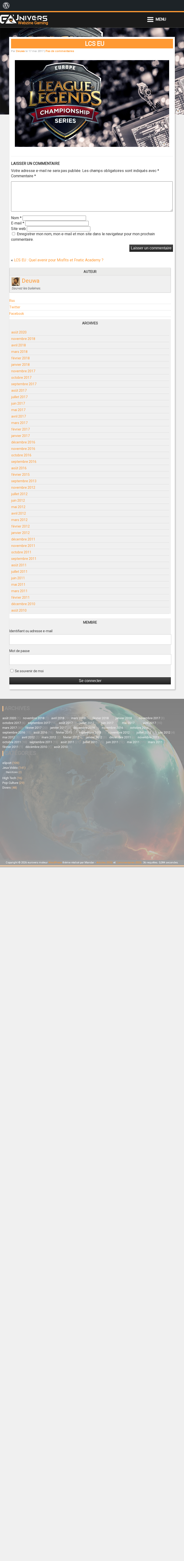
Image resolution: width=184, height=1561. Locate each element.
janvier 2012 (20, 533)
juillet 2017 (19, 397)
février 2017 (20, 429)
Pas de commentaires (60, 51)
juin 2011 (18, 578)
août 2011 (19, 565)
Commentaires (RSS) (129, 862)
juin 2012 (18, 500)
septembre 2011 (23, 559)
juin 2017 (18, 403)
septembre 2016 (23, 462)
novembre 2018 (23, 339)
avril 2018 (18, 345)
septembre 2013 (23, 481)
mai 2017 (18, 410)
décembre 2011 (23, 539)
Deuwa (20, 51)
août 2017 (19, 390)
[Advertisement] (47, 824)
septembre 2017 (23, 384)
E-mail (17, 223)
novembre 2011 (23, 546)
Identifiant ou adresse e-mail (30, 631)
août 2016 (19, 468)
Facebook (16, 314)
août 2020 (19, 332)
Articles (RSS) (104, 862)
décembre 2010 (23, 604)
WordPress (55, 862)
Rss (12, 301)
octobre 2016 (21, 455)
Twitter (14, 307)
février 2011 (20, 597)
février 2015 (20, 474)
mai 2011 (18, 584)
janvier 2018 (20, 365)
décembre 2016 (23, 442)
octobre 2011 (21, 552)
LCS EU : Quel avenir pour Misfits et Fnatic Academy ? (59, 260)
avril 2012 (18, 513)
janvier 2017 (20, 436)
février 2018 (20, 358)
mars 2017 (19, 423)
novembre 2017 (23, 371)
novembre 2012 (23, 487)
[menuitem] (6, 5)
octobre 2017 (21, 377)
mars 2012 (19, 520)
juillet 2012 (19, 494)
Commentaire (23, 176)
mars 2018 (19, 352)
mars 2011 (19, 591)
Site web (18, 228)
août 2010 (19, 610)
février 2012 (20, 526)
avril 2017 (18, 416)
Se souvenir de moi (29, 671)
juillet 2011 (19, 572)
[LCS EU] (92, 145)
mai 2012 (18, 507)
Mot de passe (19, 651)
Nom (16, 218)
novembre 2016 (23, 449)
